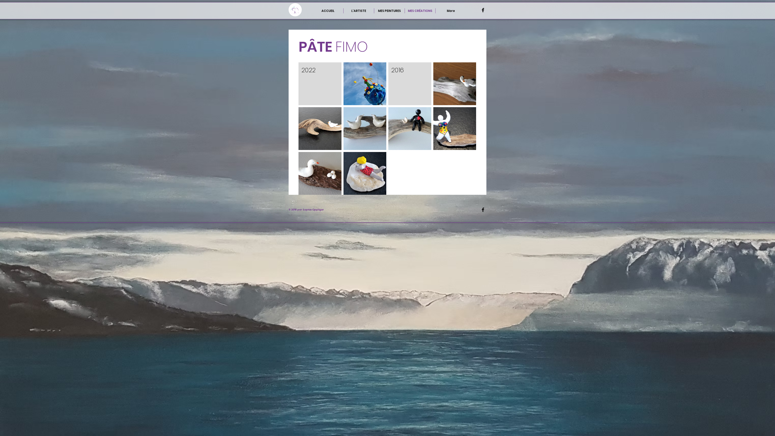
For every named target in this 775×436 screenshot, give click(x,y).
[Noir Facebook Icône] (483, 10)
